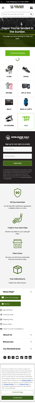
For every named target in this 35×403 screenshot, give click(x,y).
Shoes (25, 76)
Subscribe (17, 163)
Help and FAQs (7, 310)
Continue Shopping (17, 53)
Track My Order (8, 315)
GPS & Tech (26, 93)
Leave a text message (11, 297)
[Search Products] (31, 14)
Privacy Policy (8, 178)
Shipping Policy (8, 319)
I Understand (17, 398)
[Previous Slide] (1, 2)
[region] (17, 382)
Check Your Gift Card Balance (13, 329)
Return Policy (7, 324)
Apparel (9, 93)
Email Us (7, 304)
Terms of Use (24, 384)
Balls (9, 109)
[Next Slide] (33, 2)
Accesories (9, 125)
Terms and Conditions (26, 177)
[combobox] (17, 14)
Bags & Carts (26, 109)
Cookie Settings (17, 392)
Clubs (9, 76)
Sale (26, 125)
